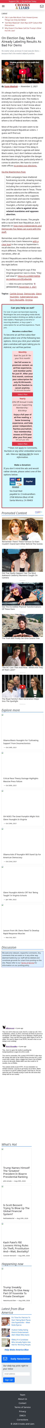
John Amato (7, 1181)
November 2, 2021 (28, 286)
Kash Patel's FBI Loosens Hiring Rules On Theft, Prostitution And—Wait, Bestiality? (16, 1247)
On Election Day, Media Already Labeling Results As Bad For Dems (21, 41)
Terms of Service (27, 963)
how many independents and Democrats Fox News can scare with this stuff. (22, 228)
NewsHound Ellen (9, 1300)
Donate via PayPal (29, 481)
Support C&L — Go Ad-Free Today (22, 1)
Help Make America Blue (17, 1349)
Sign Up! (9, 1380)
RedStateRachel (8, 1218)
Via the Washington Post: (14, 171)
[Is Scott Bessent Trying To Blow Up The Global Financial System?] (17, 1194)
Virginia (29, 299)
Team (22, 1394)
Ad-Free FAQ (24, 454)
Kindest (15, 486)
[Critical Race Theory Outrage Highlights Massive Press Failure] (22, 763)
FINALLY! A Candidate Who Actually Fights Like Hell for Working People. (21, 1342)
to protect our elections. (25, 165)
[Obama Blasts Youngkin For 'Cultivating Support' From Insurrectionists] (22, 725)
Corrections (22, 1419)
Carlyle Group (16, 293)
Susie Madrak (11, 86)
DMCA (22, 1415)
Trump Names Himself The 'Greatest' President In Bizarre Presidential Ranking (16, 1172)
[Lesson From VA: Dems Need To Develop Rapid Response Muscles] (22, 915)
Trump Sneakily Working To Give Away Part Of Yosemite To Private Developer (16, 1292)
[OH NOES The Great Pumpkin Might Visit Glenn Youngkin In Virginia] (22, 801)
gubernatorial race (29, 296)
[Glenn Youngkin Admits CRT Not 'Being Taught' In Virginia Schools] (22, 877)
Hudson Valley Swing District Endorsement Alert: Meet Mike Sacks (20, 1332)
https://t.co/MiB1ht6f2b (29, 276)
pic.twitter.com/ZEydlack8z (19, 279)
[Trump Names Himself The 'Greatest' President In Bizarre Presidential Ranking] (17, 1156)
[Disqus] (22, 1050)
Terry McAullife (17, 299)
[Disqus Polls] (22, 996)
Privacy (22, 1411)
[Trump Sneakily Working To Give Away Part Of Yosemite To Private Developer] (17, 1276)
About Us (22, 1399)
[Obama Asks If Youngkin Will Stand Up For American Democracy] (22, 839)
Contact (22, 1403)
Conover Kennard (9, 1256)
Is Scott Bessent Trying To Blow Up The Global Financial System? (16, 1209)
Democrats (29, 293)
